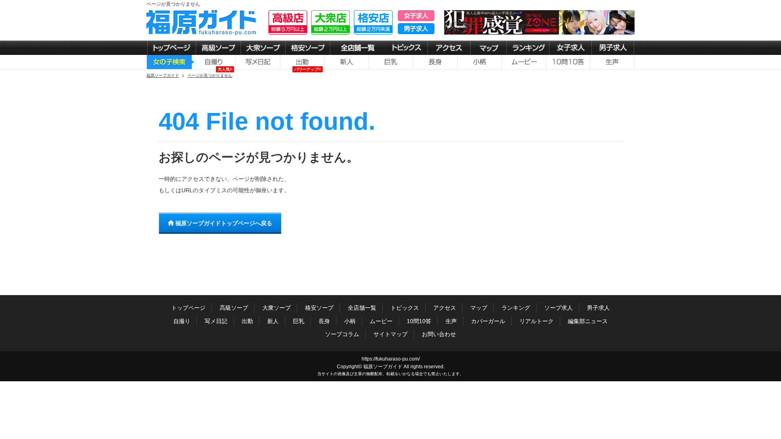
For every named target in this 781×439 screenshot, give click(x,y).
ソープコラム (342, 334)
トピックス (404, 307)
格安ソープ (319, 307)
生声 (451, 321)
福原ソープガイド (382, 366)
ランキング (516, 307)
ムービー (381, 321)
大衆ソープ (276, 307)
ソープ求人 (558, 307)
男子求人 (598, 307)
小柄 (350, 321)
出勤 (247, 321)
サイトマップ (390, 334)
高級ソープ (234, 307)
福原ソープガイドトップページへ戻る (223, 223)
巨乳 (298, 321)
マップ (478, 307)
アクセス (444, 307)
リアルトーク (536, 321)
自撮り (181, 321)
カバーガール (488, 321)
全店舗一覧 (362, 307)
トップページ (188, 307)
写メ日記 (216, 321)
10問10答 (419, 321)
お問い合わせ (439, 334)
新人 (273, 321)
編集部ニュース (588, 321)
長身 (324, 321)
